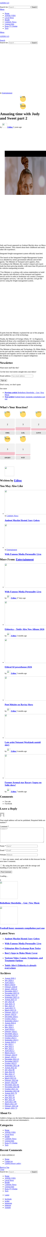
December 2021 (12, 1085)
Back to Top (4, 1167)
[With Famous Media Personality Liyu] (25, 536)
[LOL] (23, 99)
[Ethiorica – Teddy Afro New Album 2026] (25, 613)
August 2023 (10, 1042)
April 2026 (9, 983)
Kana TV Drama (11, 26)
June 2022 (10, 1072)
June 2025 (10, 1004)
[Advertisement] (23, 68)
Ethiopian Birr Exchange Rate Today (23, 948)
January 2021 (11, 1108)
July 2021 (9, 1095)
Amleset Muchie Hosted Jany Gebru (22, 520)
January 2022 (11, 1083)
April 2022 (10, 1076)
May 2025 (10, 1006)
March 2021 (11, 1104)
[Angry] (23, 106)
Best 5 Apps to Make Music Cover (21, 953)
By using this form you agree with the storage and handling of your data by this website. (20, 867)
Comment (4, 826)
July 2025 (9, 1002)
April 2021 (10, 1102)
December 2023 (11, 1034)
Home (7, 13)
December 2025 (11, 991)
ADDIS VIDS (10, 16)
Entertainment (12, 550)
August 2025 (11, 1000)
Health (7, 20)
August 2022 (11, 1068)
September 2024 (11, 1021)
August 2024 (10, 1023)
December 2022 (12, 1059)
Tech (6, 28)
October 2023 (10, 1038)
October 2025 (11, 995)
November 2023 (11, 1036)
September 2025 (12, 997)
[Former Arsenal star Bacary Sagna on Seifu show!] (25, 766)
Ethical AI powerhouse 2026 (18, 667)
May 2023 (9, 1048)
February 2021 (11, 1106)
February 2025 (11, 1012)
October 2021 (11, 1089)
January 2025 (10, 1014)
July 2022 (9, 1070)
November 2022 (11, 1061)
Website (3, 855)
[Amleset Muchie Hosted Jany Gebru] (25, 502)
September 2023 (11, 1040)
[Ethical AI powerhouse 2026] (25, 651)
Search (34, 7)
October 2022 (10, 1063)
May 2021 (10, 1100)
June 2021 (10, 1097)
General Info (9, 24)
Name (3, 846)
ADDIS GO (4, 3)
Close (2, 1170)
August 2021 (11, 1093)
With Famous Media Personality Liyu (23, 554)
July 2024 (9, 1025)
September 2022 (12, 1066)
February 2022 (11, 1080)
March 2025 (10, 1010)
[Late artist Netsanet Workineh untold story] (25, 726)
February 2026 (11, 987)
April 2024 (9, 1029)
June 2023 (9, 1046)
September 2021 (12, 1091)
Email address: (5, 376)
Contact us (9, 1161)
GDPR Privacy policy (13, 1163)
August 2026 (10, 978)
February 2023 (11, 1055)
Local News (9, 18)
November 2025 (12, 993)
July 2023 (9, 1044)
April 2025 (10, 1008)
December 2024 (11, 1017)
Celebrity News (10, 22)
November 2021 (12, 1087)
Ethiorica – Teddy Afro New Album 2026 (24, 629)
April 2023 (9, 1051)
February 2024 (11, 1031)
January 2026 (11, 989)
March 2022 (10, 1078)
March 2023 (10, 1053)
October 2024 (10, 1019)
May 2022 (10, 1074)
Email (3, 850)
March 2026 (10, 985)
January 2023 (10, 1057)
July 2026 (9, 980)
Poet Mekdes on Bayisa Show (19, 704)
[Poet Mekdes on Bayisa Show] (25, 688)
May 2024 (9, 1027)
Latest (7, 1195)
